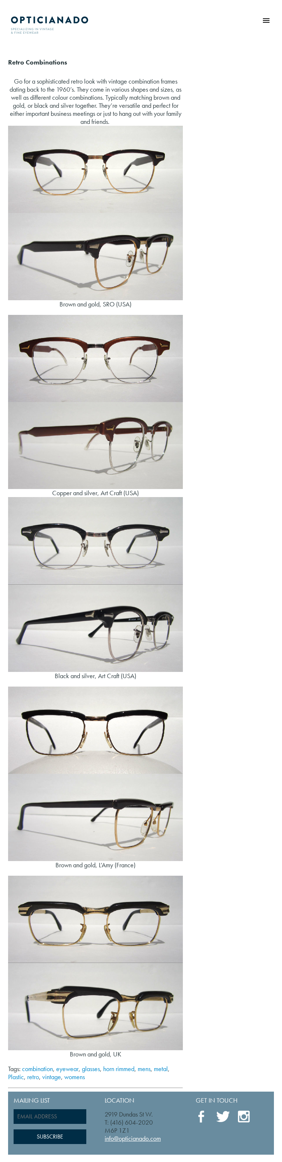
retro (33, 1077)
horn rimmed (118, 1068)
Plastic (16, 1077)
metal (161, 1068)
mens (144, 1068)
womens (74, 1077)
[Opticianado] (49, 23)
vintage (51, 1077)
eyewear (67, 1068)
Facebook (202, 1117)
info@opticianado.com (133, 1138)
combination (37, 1068)
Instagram (244, 1117)
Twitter (222, 1116)
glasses (91, 1068)
